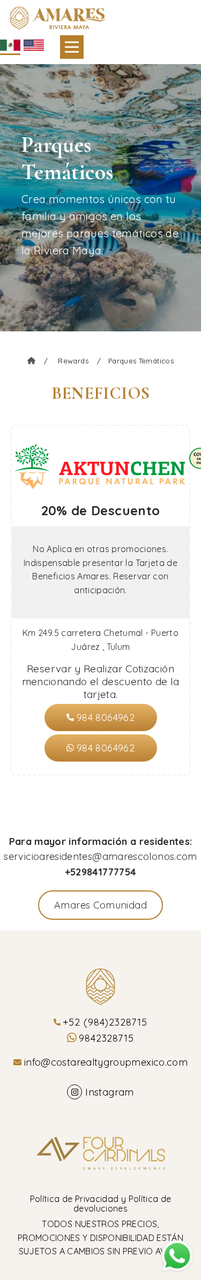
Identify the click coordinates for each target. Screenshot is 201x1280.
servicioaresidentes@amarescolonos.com (100, 856)
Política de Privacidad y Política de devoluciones (101, 1203)
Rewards (79, 360)
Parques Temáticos (141, 360)
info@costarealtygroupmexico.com (106, 1062)
